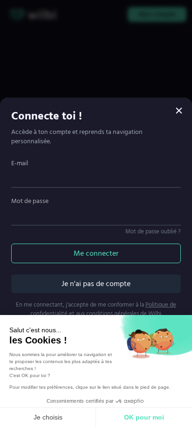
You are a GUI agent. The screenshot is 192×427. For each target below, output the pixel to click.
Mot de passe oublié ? (153, 231)
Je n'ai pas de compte (96, 284)
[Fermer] (179, 110)
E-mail (19, 163)
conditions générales (112, 313)
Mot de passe (29, 201)
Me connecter (96, 253)
